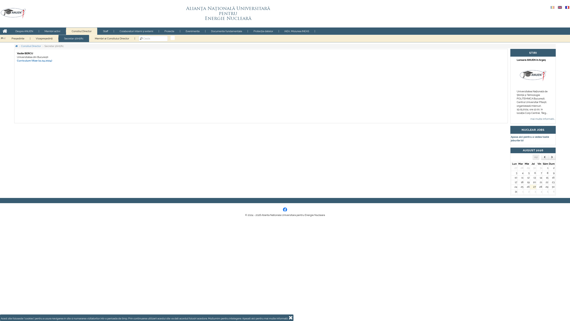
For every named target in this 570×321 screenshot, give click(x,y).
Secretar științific (73, 38)
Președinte (18, 38)
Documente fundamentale (226, 31)
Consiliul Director (82, 31)
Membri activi (52, 31)
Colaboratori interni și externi (136, 31)
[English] (560, 7)
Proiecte (169, 31)
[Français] (567, 7)
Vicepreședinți (44, 38)
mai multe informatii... (542, 118)
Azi (536, 157)
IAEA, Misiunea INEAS (296, 31)
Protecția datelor (263, 31)
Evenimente (193, 31)
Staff (105, 31)
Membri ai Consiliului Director (112, 38)
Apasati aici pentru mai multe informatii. (265, 318)
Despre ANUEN (24, 31)
